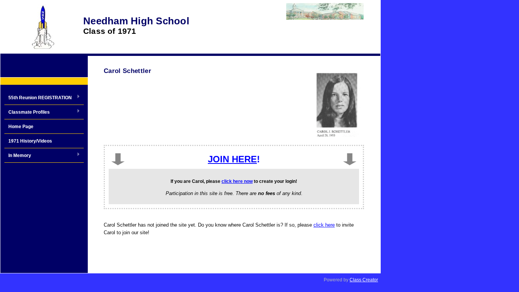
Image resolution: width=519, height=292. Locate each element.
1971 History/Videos (30, 141)
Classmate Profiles (27, 113)
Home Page (20, 126)
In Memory (17, 156)
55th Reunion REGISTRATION (38, 98)
